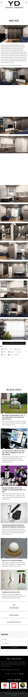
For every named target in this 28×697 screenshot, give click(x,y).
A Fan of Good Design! (14, 614)
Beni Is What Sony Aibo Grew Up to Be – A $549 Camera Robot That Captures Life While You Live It (13, 417)
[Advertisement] (14, 14)
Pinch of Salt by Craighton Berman (12, 560)
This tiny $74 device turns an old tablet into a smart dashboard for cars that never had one (13, 452)
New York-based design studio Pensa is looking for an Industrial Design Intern (13, 526)
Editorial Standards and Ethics (7, 669)
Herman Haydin (14, 607)
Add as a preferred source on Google (14, 343)
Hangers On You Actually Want (11, 592)
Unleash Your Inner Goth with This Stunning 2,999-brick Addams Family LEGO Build (13, 490)
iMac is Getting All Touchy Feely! (14, 621)
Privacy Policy (17, 669)
